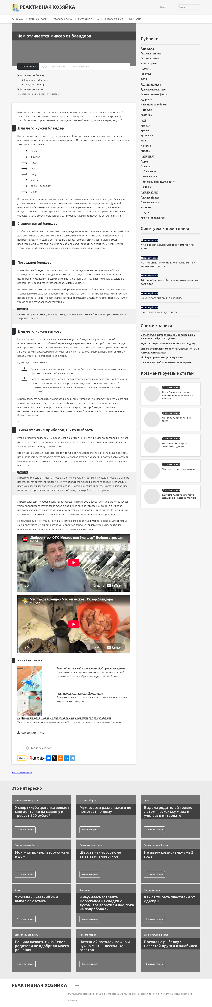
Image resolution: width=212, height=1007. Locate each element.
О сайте (164, 7)
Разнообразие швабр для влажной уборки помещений (91, 668)
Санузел (145, 212)
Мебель (145, 151)
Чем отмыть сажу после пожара (178, 469)
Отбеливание (148, 171)
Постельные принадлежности (158, 181)
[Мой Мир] (66, 758)
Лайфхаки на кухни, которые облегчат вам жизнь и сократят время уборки (64, 717)
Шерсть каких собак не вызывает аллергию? (166, 362)
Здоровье (146, 99)
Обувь (144, 161)
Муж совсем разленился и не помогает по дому (168, 343)
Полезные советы (151, 176)
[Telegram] (72, 758)
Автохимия (147, 48)
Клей (143, 120)
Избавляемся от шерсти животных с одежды (174, 445)
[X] (54, 758)
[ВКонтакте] (48, 758)
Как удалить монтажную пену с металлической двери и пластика (179, 496)
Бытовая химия (114, 19)
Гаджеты (146, 68)
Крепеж (145, 130)
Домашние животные (153, 89)
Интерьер (146, 109)
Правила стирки (63, 19)
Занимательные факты (154, 94)
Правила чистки (150, 202)
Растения (146, 207)
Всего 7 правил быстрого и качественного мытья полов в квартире (177, 395)
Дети (144, 79)
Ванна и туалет (149, 63)
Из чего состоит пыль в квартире (162, 297)
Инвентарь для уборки (154, 104)
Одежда (146, 166)
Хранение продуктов (153, 217)
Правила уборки (38, 19)
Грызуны (146, 73)
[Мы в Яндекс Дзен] (31, 758)
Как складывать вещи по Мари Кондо (80, 693)
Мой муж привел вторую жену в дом (162, 357)
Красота (145, 125)
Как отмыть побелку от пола (159, 312)
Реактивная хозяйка (47, 6)
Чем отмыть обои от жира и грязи (176, 419)
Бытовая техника (88, 19)
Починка (146, 187)
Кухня (144, 140)
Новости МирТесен (22, 772)
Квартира (146, 115)
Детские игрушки (151, 84)
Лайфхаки (18, 19)
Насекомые (147, 156)
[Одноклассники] (60, 758)
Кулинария (135, 19)
